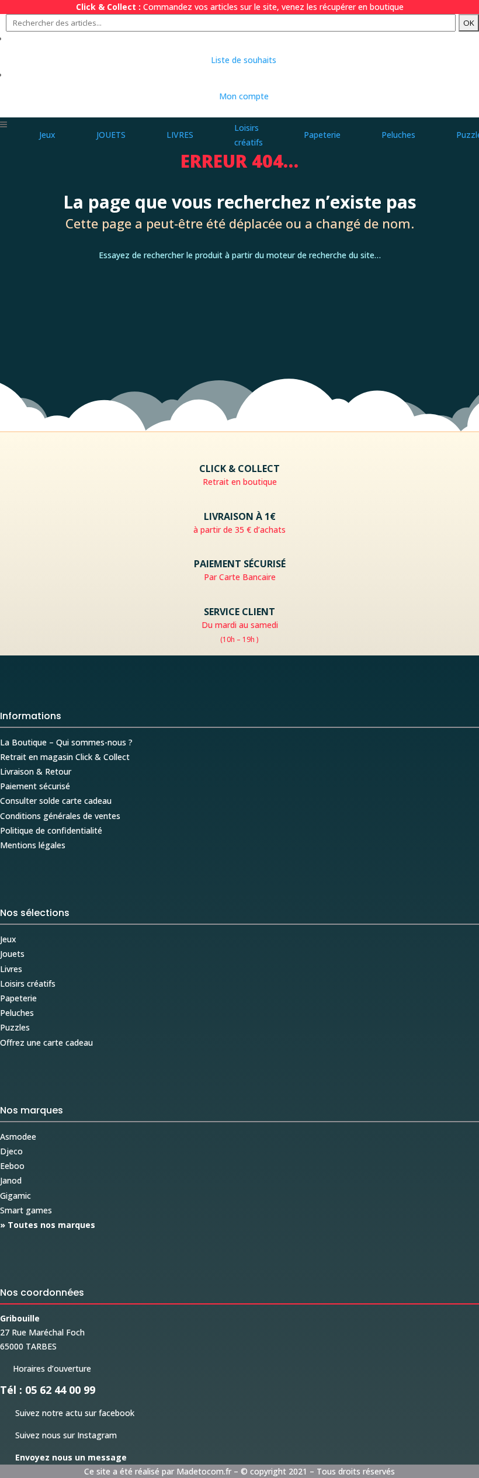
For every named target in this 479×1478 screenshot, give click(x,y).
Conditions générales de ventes (60, 815)
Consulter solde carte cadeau (56, 800)
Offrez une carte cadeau (46, 1042)
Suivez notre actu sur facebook (67, 1412)
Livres (11, 968)
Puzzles (15, 1027)
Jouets (12, 953)
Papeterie (18, 998)
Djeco (11, 1151)
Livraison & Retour (35, 771)
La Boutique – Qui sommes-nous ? (66, 742)
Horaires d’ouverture (45, 1368)
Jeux (8, 939)
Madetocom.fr (203, 1471)
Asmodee (18, 1136)
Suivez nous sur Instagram (58, 1435)
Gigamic (15, 1195)
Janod (11, 1180)
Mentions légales (32, 845)
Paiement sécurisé (35, 786)
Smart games (26, 1210)
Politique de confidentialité (51, 830)
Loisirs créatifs (27, 983)
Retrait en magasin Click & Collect (65, 756)
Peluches (17, 1012)
